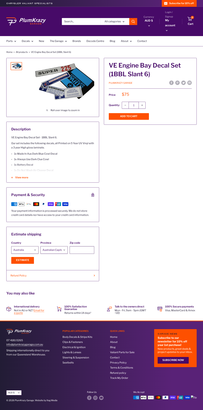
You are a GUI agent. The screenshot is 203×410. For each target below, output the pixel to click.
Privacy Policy (118, 362)
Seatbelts (68, 362)
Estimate (22, 260)
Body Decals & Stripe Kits (77, 336)
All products (22, 52)
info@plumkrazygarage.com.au (24, 344)
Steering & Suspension (75, 357)
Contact (142, 41)
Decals (26, 41)
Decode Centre (95, 41)
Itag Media (52, 400)
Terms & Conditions (121, 367)
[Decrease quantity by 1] (125, 105)
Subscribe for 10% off (181, 3)
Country (16, 242)
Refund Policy (18, 275)
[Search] (133, 21)
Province (45, 242)
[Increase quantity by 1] (142, 105)
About (124, 41)
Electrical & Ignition (73, 347)
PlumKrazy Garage (120, 82)
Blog (112, 41)
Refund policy (118, 372)
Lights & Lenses (71, 352)
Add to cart (129, 116)
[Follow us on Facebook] (89, 398)
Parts (9, 41)
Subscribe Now (173, 360)
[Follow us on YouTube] (101, 398)
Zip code (75, 242)
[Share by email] (189, 82)
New (41, 41)
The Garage (56, 41)
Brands (76, 41)
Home (9, 52)
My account (170, 23)
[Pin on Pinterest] (177, 82)
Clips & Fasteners (72, 342)
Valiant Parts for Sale (122, 352)
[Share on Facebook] (171, 82)
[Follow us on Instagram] (95, 398)
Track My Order (119, 377)
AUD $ (11, 392)
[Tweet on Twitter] (183, 82)
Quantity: (114, 105)
